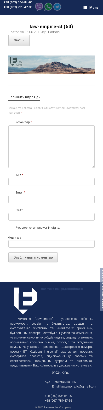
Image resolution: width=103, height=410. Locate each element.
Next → (19, 40)
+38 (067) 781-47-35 (18, 7)
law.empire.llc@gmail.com (78, 386)
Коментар (24, 122)
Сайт (19, 210)
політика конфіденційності (61, 289)
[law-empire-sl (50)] (51, 72)
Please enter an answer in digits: (38, 227)
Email (20, 192)
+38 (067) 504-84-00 (18, 2)
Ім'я (19, 175)
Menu (93, 8)
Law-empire (51, 407)
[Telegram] (57, 10)
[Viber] (39, 10)
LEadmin (53, 32)
